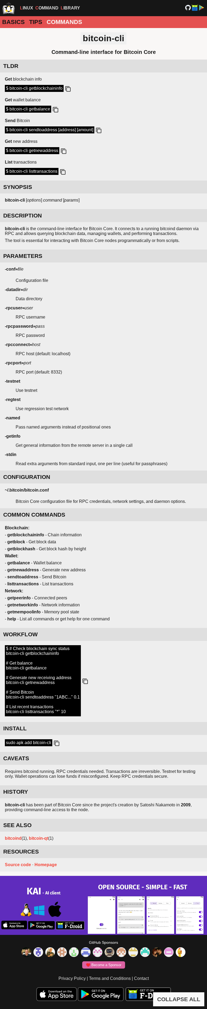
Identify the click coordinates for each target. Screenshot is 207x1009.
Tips (35, 22)
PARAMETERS (22, 256)
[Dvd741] (74, 952)
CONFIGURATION (26, 477)
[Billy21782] (169, 952)
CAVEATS (16, 758)
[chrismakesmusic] (121, 952)
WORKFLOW (20, 634)
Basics (13, 22)
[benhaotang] (86, 952)
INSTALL (15, 728)
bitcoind (13, 838)
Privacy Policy (72, 978)
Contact (141, 978)
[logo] (8, 8)
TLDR (10, 66)
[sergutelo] (180, 952)
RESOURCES (21, 851)
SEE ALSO (17, 825)
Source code (18, 864)
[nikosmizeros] (50, 952)
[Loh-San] (133, 952)
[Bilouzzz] (62, 952)
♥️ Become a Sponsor (103, 965)
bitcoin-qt (38, 838)
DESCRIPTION (22, 215)
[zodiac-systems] (38, 952)
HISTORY (15, 792)
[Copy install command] (56, 744)
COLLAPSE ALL (178, 999)
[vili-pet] (109, 952)
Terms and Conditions (110, 978)
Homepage (45, 864)
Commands (64, 22)
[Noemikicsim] (157, 952)
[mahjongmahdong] (97, 952)
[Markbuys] (145, 952)
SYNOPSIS (17, 187)
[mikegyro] (26, 952)
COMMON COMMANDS (34, 515)
